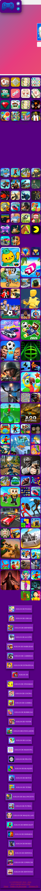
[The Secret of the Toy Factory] (35, 109)
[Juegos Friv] (18, 5)
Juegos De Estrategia (23, 665)
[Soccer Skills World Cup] (25, 222)
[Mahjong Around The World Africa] (35, 97)
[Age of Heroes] (15, 245)
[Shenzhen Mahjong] (35, 86)
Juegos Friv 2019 (7, 11)
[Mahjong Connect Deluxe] (5, 86)
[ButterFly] (5, 233)
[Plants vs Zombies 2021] (5, 211)
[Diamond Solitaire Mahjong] (5, 109)
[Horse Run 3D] (25, 233)
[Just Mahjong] (15, 97)
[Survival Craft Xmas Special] (35, 222)
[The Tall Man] (35, 199)
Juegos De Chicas (23, 618)
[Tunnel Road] (5, 199)
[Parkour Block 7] (15, 177)
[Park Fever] (25, 120)
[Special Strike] (15, 199)
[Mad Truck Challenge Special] (25, 199)
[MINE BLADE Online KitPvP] (15, 120)
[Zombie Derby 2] (25, 188)
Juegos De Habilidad (23, 646)
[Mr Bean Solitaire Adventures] (15, 109)
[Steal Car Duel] (5, 245)
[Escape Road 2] (5, 188)
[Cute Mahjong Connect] (25, 86)
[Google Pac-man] (35, 233)
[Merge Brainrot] (25, 177)
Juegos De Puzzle (23, 609)
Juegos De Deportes (23, 628)
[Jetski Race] (15, 211)
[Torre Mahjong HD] (15, 86)
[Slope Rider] (5, 177)
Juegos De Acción (23, 637)
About (6, 886)
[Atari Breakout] (5, 222)
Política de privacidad (18, 886)
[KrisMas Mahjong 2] (25, 97)
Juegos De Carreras (23, 656)
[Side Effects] (35, 188)
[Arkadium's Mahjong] (5, 97)
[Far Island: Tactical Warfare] (15, 188)
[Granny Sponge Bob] (35, 120)
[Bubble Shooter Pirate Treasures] (5, 120)
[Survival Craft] (35, 177)
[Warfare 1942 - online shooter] (25, 211)
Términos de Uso (28, 887)
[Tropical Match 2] (35, 211)
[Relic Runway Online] (15, 233)
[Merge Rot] (15, 222)
